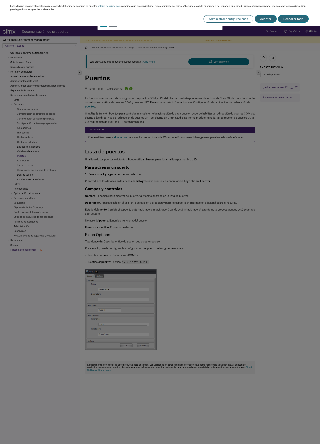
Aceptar (265, 19)
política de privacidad (109, 6)
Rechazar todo (293, 19)
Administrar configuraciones (228, 19)
